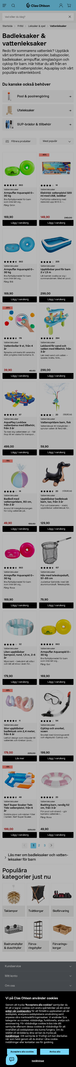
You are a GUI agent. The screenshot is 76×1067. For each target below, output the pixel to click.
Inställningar (38, 1061)
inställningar (12, 1036)
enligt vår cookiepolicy (18, 1011)
